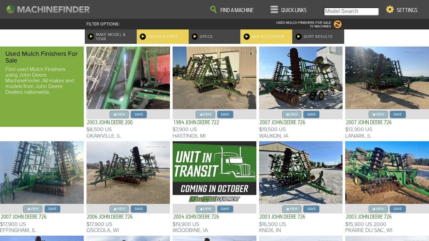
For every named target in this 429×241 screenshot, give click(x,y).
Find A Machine (237, 10)
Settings (407, 10)
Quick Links (294, 10)
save (139, 114)
